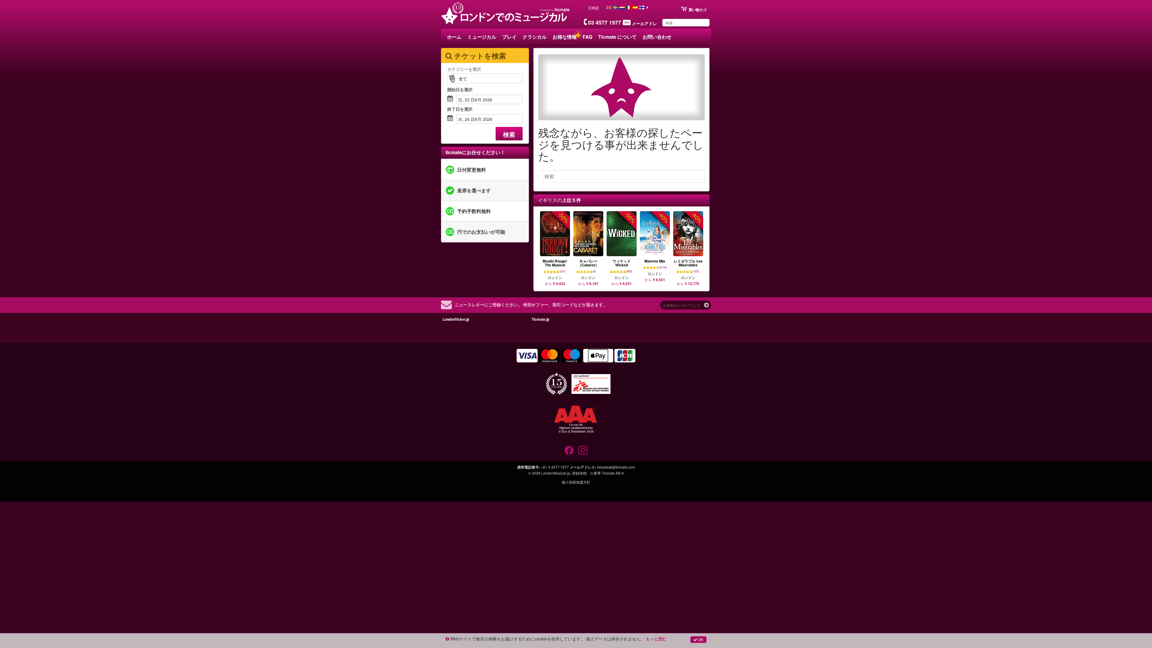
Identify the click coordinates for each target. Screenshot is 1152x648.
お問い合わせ (657, 36)
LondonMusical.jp (555, 473)
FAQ (587, 36)
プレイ (509, 36)
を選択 (459, 89)
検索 (509, 134)
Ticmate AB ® (613, 473)
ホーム (454, 36)
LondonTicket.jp (455, 319)
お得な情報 (565, 36)
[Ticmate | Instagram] (582, 450)
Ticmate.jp (540, 319)
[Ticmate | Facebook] (569, 450)
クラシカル (535, 36)
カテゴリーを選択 (464, 69)
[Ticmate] (555, 9)
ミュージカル (481, 36)
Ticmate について (617, 36)
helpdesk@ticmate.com (616, 467)
